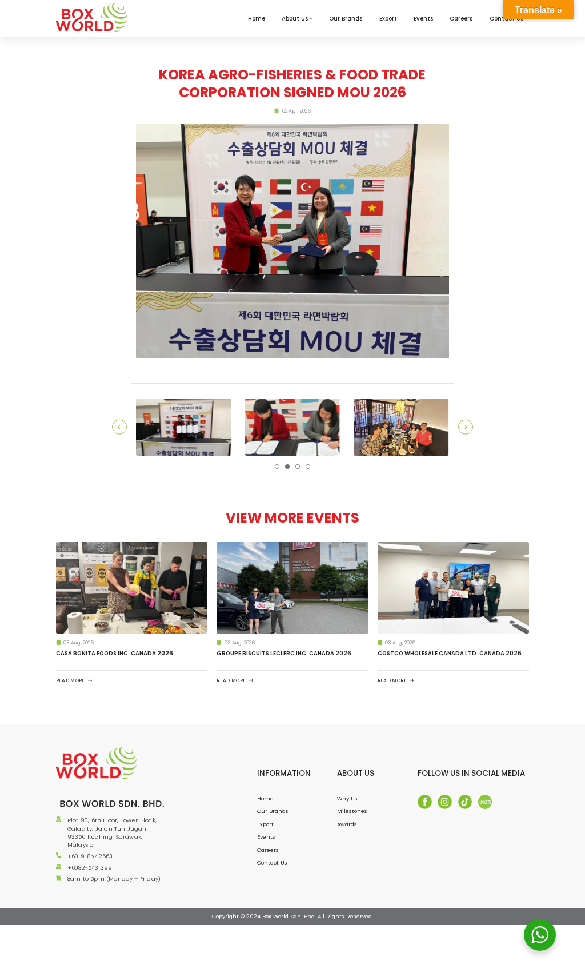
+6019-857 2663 (90, 856)
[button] (277, 466)
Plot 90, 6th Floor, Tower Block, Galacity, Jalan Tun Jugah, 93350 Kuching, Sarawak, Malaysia (112, 832)
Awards (347, 824)
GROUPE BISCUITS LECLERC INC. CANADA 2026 (284, 653)
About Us (295, 18)
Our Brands (345, 18)
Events (423, 18)
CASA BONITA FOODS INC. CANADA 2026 (114, 653)
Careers (461, 18)
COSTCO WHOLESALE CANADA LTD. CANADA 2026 (450, 653)
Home (256, 18)
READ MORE (70, 679)
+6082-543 (84, 867)
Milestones (352, 811)
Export (388, 18)
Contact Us (272, 862)
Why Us (347, 798)
